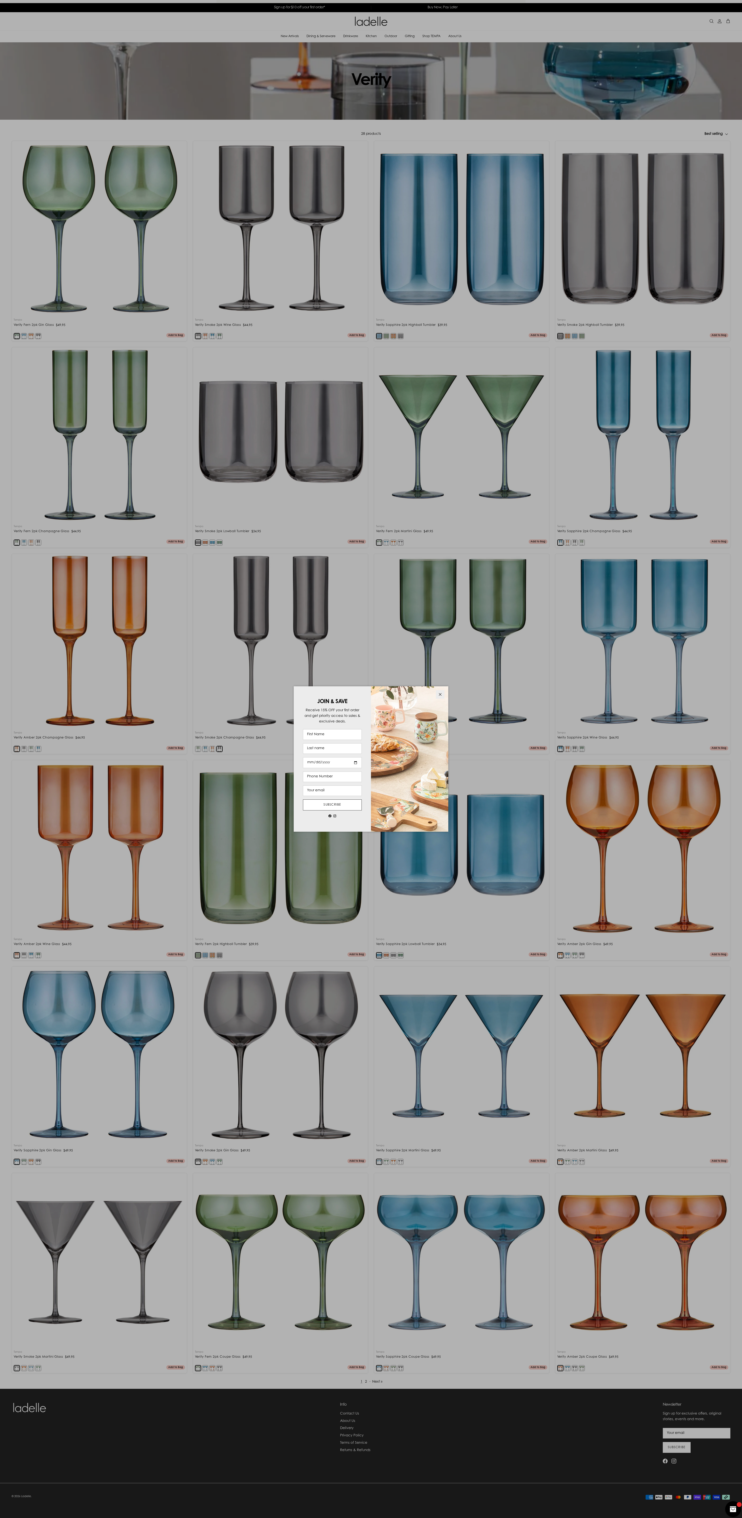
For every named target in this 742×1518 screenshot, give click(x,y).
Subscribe (332, 804)
